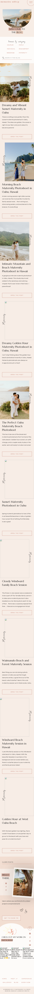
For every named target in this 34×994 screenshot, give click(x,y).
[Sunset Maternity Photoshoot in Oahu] (19, 479)
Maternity (30, 81)
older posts (7, 862)
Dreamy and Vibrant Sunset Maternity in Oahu (14, 108)
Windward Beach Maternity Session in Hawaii (14, 743)
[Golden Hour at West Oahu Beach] (19, 796)
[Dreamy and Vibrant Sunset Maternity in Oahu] (14, 82)
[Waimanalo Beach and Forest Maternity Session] (19, 638)
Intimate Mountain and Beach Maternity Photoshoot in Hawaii (16, 267)
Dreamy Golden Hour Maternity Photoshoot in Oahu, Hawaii (17, 346)
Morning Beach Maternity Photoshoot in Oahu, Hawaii (17, 188)
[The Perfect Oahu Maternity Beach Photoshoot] (14, 400)
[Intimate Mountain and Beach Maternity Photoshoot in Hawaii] (14, 241)
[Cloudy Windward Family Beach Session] (14, 558)
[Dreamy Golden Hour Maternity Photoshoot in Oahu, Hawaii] (19, 320)
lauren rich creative (23, 991)
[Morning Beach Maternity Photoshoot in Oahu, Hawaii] (19, 162)
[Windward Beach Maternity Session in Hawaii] (14, 717)
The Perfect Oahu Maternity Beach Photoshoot (13, 426)
